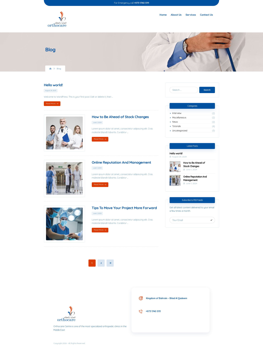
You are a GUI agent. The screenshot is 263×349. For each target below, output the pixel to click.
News (175, 121)
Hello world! (176, 153)
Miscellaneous (179, 117)
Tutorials (176, 126)
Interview (176, 113)
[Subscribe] (211, 220)
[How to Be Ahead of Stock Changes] (175, 166)
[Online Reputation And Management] (175, 180)
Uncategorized (179, 130)
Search (207, 90)
